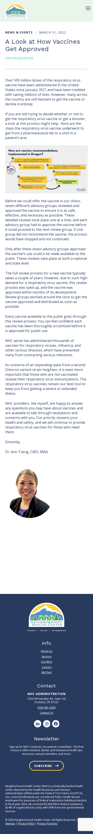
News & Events (19, 32)
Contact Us (46, 713)
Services (46, 656)
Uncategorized (19, 58)
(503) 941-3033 (46, 707)
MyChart (47, 672)
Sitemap (10, 823)
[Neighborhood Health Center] (16, 10)
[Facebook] (55, 723)
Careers (46, 667)
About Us (46, 651)
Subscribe (43, 766)
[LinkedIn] (37, 723)
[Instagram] (46, 723)
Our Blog (46, 662)
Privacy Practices (47, 823)
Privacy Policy (26, 823)
